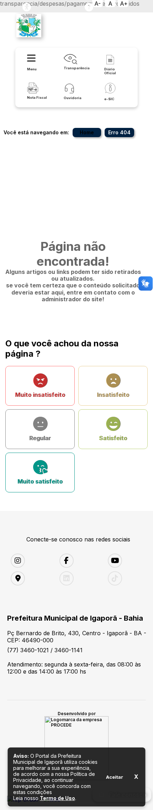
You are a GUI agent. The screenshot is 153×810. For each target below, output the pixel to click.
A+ (124, 3)
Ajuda (89, 7)
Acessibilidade (26, 7)
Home (87, 132)
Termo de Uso (57, 798)
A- (97, 3)
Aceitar (114, 777)
